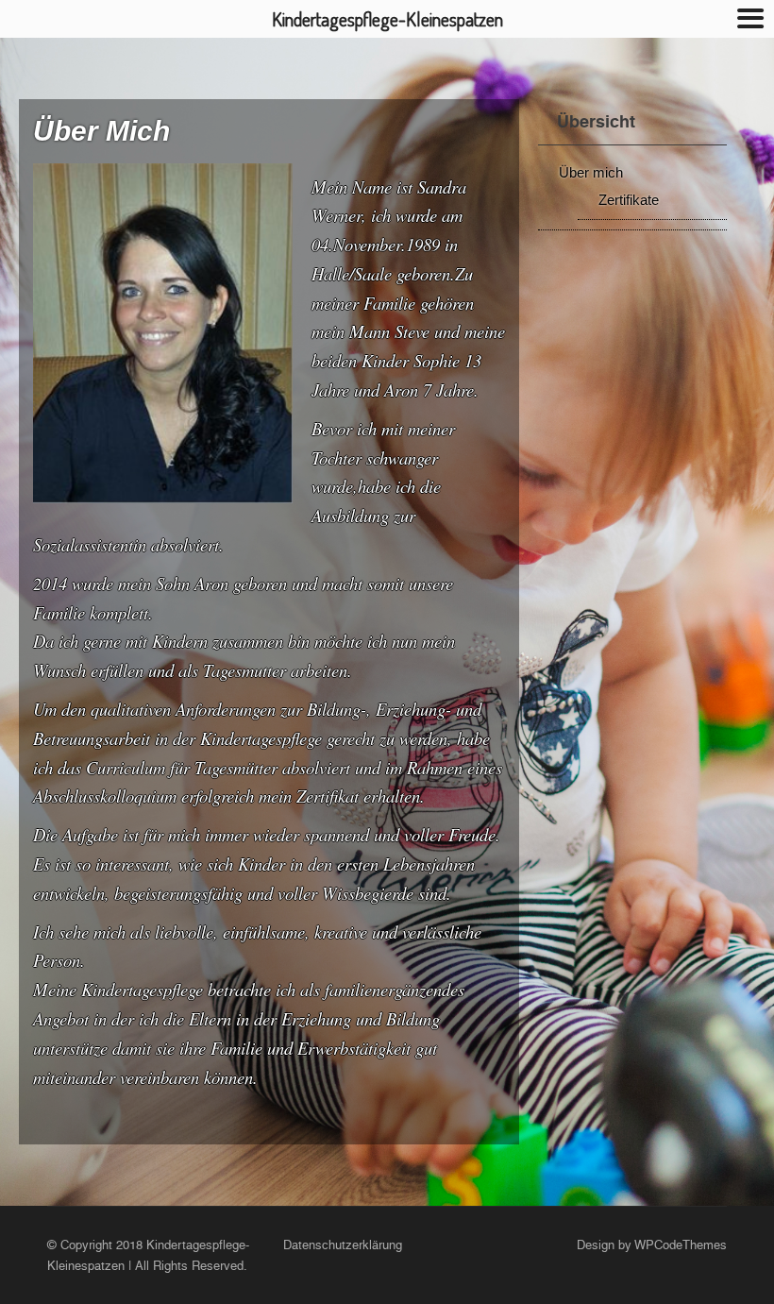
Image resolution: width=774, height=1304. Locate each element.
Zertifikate (628, 200)
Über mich (591, 172)
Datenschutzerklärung (342, 1245)
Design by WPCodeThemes (652, 1245)
